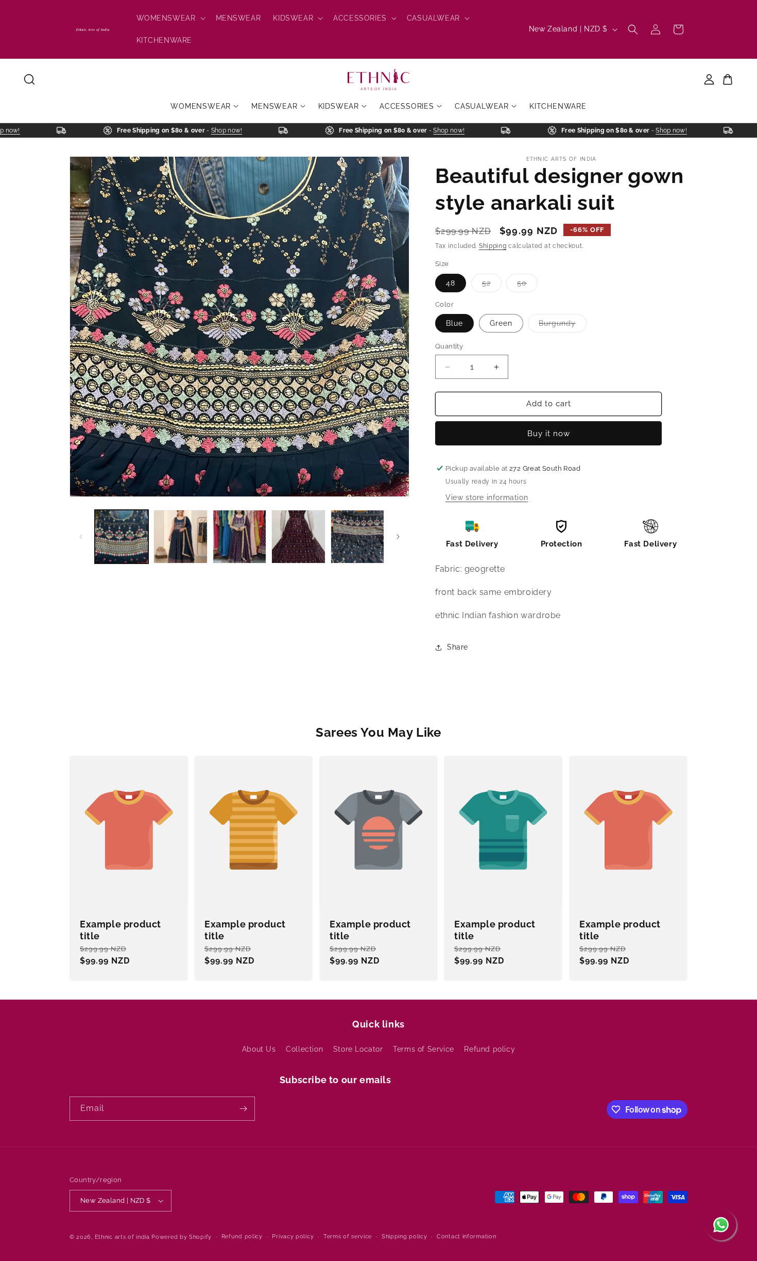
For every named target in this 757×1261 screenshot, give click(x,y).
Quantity (449, 347)
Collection (304, 1049)
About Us (259, 1049)
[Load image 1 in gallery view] (121, 536)
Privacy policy (293, 1236)
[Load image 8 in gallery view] (357, 536)
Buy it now (548, 433)
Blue (454, 324)
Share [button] (457, 647)
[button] (170, 18)
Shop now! (16, 130)
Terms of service (347, 1236)
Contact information (466, 1236)
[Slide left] (81, 536)
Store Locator (358, 1049)
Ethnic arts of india (122, 1237)
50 (527, 285)
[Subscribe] (243, 1109)
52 (492, 285)
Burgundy (563, 326)
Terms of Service (423, 1049)
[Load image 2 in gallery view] (180, 536)
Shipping (493, 246)
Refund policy (489, 1049)
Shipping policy (404, 1236)
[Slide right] (398, 536)
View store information (486, 497)
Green (501, 324)
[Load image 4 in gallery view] (239, 536)
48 (450, 283)
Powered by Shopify (181, 1237)
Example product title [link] (120, 930)
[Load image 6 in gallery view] (298, 536)
